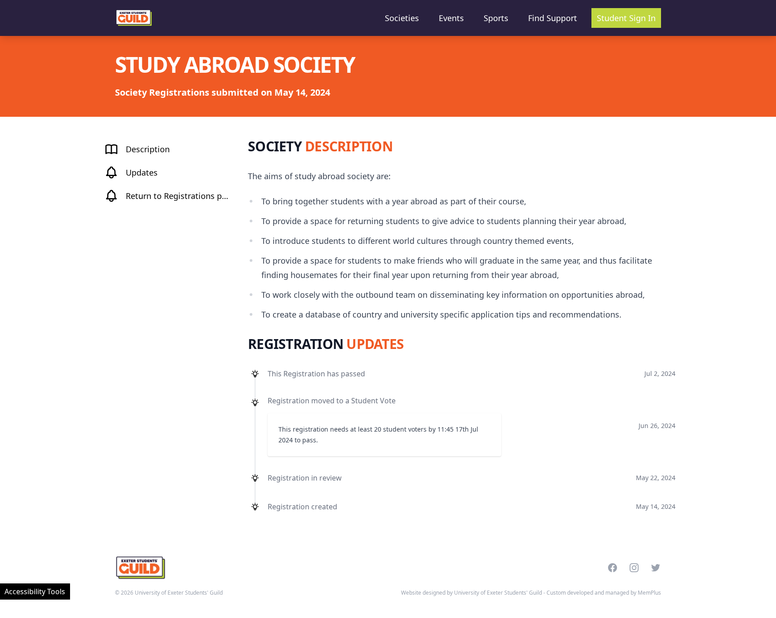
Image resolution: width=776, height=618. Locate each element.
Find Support (552, 18)
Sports (496, 18)
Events (451, 18)
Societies (402, 18)
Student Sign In (626, 18)
